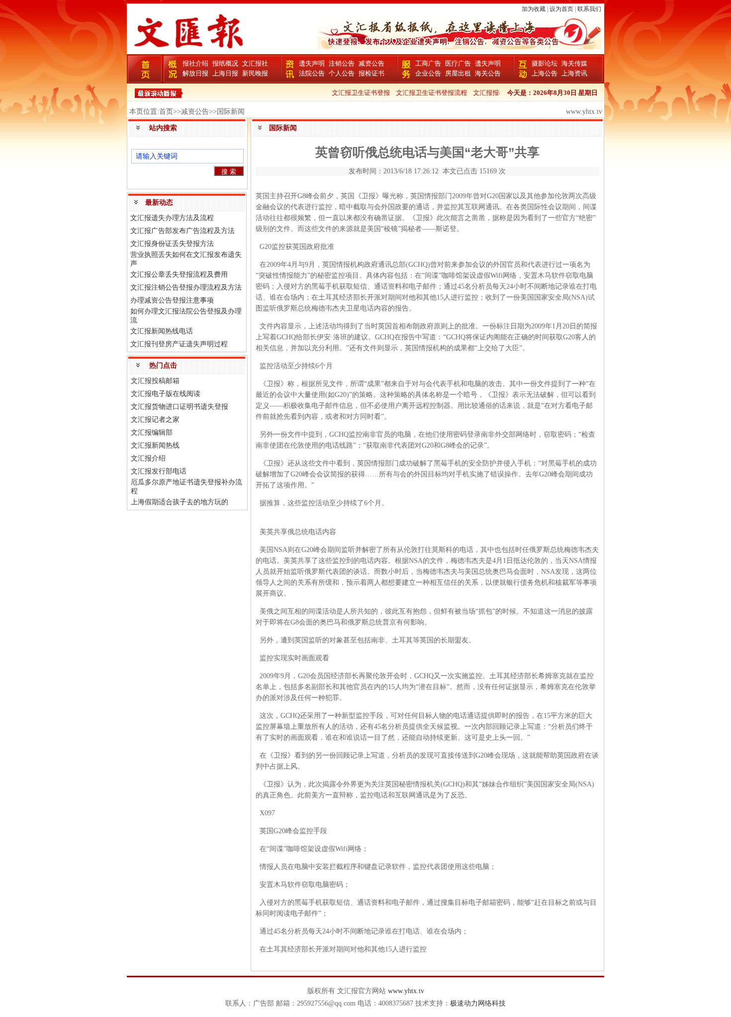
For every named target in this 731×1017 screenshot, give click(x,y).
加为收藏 (534, 8)
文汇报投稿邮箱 (155, 381)
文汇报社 (255, 63)
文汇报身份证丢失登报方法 (172, 243)
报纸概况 (225, 63)
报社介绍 (195, 63)
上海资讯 (574, 73)
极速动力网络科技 (478, 1003)
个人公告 (342, 73)
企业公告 (428, 73)
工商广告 (428, 63)
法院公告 (312, 73)
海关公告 (488, 73)
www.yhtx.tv (406, 991)
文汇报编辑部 (152, 432)
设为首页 (561, 8)
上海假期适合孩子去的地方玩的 (179, 502)
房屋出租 (458, 73)
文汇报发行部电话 (158, 471)
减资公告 (371, 63)
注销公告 (342, 63)
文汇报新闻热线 (155, 445)
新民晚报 (255, 73)
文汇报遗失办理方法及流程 (172, 218)
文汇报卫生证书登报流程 (422, 92)
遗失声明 (312, 63)
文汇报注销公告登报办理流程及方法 (186, 287)
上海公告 (544, 73)
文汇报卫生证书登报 (352, 92)
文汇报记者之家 (155, 419)
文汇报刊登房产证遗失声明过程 (179, 344)
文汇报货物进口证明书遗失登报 (179, 406)
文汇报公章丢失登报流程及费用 (179, 274)
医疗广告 (458, 63)
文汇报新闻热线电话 (161, 331)
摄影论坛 (544, 63)
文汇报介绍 (148, 458)
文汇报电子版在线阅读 (165, 393)
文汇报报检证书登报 (493, 92)
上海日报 (225, 73)
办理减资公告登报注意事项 (172, 300)
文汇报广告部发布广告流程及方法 (182, 231)
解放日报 (195, 73)
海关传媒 (574, 63)
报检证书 (371, 73)
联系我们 (589, 8)
